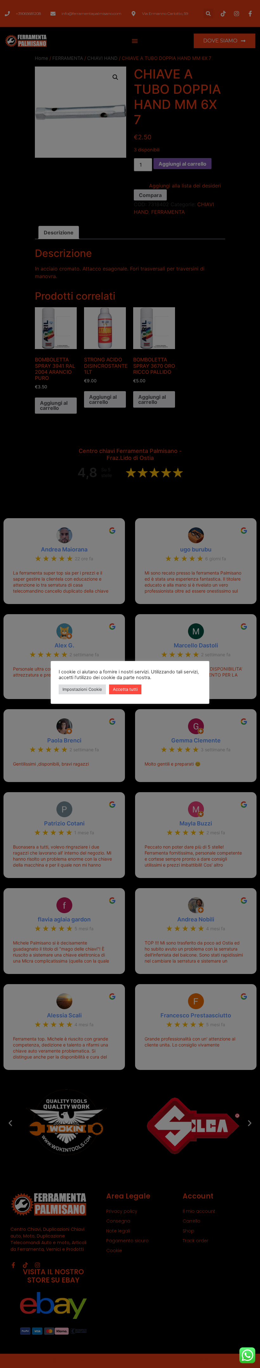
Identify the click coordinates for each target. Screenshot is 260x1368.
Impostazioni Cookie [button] (82, 689)
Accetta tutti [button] (125, 689)
